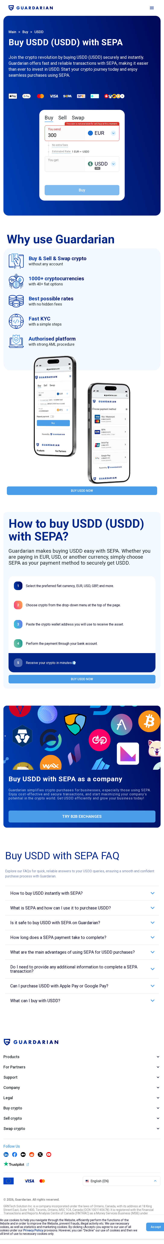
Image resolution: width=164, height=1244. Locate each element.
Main (12, 32)
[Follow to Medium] (23, 1155)
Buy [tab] (49, 118)
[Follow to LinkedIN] (6, 1155)
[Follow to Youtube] (48, 1155)
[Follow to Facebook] (14, 1155)
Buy (25, 32)
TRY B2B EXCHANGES (82, 816)
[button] (82, 893)
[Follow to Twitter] (40, 1155)
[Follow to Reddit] (31, 1155)
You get (53, 160)
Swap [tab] (78, 118)
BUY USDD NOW (82, 490)
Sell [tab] (62, 118)
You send (54, 129)
